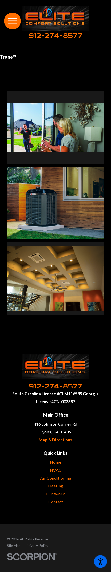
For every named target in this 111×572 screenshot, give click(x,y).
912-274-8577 (55, 35)
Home (55, 462)
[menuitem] (55, 462)
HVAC (55, 470)
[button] (100, 561)
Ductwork (55, 493)
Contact (55, 501)
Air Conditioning (55, 478)
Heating (55, 485)
